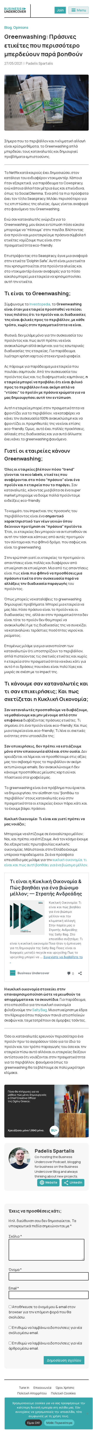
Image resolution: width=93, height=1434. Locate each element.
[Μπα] (87, 1413)
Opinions (20, 27)
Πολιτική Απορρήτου (32, 1393)
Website (48, 1183)
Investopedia (39, 304)
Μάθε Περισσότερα (59, 1422)
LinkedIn (73, 1183)
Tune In (24, 1388)
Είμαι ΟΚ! (33, 1422)
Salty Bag (39, 1009)
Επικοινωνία (42, 1388)
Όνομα (15, 1269)
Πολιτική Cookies (63, 1393)
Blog (8, 27)
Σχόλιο (15, 1236)
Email (14, 1288)
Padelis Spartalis (39, 63)
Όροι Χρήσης (65, 1388)
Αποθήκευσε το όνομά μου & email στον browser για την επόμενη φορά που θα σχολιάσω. (42, 1312)
